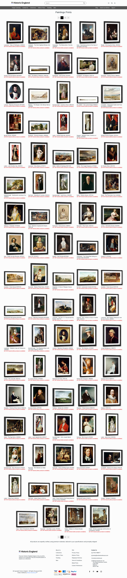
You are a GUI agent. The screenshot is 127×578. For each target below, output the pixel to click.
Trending (49, 7)
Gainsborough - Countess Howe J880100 (63, 105)
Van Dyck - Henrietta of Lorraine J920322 (39, 195)
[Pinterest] (93, 572)
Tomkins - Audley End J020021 (60, 408)
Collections (33, 7)
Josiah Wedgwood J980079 (108, 348)
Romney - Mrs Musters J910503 (85, 348)
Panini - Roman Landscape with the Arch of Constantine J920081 (100, 529)
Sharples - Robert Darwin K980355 (86, 408)
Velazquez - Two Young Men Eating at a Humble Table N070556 (87, 257)
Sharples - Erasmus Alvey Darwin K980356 (15, 408)
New (55, 7)
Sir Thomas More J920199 (108, 166)
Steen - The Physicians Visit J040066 (110, 195)
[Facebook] (89, 572)
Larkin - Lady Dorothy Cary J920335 (13, 166)
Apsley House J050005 (10, 135)
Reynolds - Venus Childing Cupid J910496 (63, 467)
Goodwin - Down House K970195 (109, 287)
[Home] (20, 4)
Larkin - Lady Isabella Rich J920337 (37, 437)
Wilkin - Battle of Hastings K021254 (61, 166)
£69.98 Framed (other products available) (87, 106)
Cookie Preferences (77, 565)
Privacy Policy (75, 552)
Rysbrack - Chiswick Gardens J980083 (38, 135)
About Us (58, 550)
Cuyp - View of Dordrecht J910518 (25, 529)
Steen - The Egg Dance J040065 (12, 437)
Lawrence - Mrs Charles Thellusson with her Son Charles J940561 (111, 318)
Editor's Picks (41, 7)
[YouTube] (97, 572)
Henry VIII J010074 (33, 256)
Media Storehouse (32, 572)
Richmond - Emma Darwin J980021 (61, 226)
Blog (97, 7)
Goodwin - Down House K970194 (12, 287)
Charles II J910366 (106, 256)
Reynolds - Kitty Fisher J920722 (85, 226)
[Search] (84, 3)
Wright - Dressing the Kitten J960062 (110, 45)
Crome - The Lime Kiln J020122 (12, 378)
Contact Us (25, 7)
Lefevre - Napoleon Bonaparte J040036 (62, 348)
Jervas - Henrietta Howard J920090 (110, 226)
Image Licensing (16, 7)
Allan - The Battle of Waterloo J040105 (38, 75)
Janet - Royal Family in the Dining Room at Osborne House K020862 (63, 499)
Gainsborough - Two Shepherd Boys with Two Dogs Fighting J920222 (38, 349)
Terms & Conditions (77, 560)
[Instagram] (101, 572)
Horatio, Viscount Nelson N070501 (13, 75)
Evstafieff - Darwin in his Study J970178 (111, 467)
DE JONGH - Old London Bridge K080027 (87, 105)
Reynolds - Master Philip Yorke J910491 (38, 287)
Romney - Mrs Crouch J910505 (85, 437)
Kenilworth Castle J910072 (84, 498)
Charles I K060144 (106, 408)
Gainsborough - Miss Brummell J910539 (14, 467)
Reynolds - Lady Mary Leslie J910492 (50, 529)
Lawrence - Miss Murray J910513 (37, 166)
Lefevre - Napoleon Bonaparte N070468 (38, 317)
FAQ (73, 550)
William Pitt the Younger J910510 (109, 135)
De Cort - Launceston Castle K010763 (86, 287)
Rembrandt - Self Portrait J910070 (61, 75)
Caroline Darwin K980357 (107, 378)
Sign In (113, 7)
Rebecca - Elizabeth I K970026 (12, 226)
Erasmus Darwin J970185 (34, 408)
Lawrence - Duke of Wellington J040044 (14, 45)
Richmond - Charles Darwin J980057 (110, 75)
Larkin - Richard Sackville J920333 (61, 135)
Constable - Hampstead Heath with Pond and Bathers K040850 (111, 105)
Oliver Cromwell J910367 (83, 467)
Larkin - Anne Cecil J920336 (108, 437)
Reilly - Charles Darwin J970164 (85, 195)
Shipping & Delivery (77, 558)
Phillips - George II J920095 (108, 498)
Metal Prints (75, 563)
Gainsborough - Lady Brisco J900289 (62, 195)
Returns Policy (75, 555)
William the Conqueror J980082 (85, 378)
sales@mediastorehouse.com (100, 555)
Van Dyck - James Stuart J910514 (37, 498)
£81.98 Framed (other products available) (14, 46)
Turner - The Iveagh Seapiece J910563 (87, 166)
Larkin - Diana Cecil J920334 (11, 498)
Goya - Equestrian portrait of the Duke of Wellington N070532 (87, 45)
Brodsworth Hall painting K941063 (13, 317)
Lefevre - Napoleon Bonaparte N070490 (14, 105)
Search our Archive (105, 7)
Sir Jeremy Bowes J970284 (35, 378)
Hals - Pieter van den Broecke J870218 (14, 256)
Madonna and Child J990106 (59, 378)
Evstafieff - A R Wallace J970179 (85, 75)
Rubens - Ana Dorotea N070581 (60, 256)
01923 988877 (96, 552)
